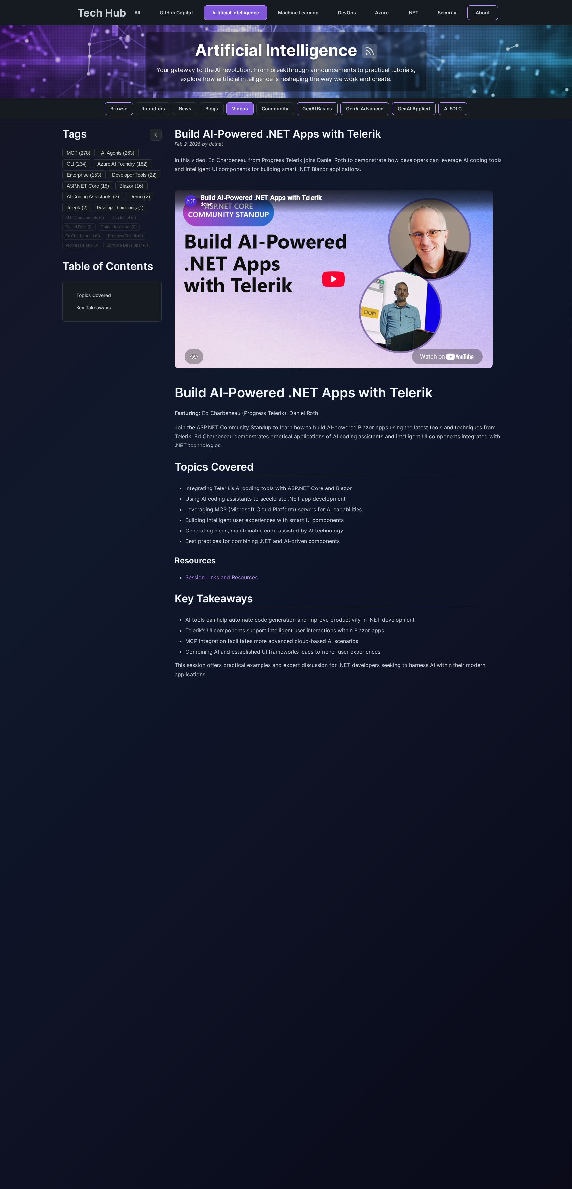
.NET (413, 12)
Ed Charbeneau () (82, 236)
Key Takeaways (93, 307)
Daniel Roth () (79, 227)
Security (447, 12)
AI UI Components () (84, 217)
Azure (382, 12)
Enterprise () (84, 175)
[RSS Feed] (369, 51)
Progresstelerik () (81, 245)
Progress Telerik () (125, 236)
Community (275, 108)
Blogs (211, 108)
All (137, 12)
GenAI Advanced (365, 108)
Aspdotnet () (124, 217)
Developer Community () (120, 207)
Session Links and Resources (221, 577)
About (483, 12)
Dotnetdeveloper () (119, 227)
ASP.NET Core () (88, 186)
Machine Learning (298, 12)
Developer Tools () (134, 175)
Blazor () (131, 186)
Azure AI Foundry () (122, 164)
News (185, 108)
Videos (240, 108)
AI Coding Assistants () (93, 196)
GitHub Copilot (176, 12)
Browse (118, 108)
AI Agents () (117, 153)
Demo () (139, 196)
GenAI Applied (414, 108)
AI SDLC (453, 108)
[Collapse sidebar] (156, 135)
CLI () (77, 164)
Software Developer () (127, 245)
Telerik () (77, 207)
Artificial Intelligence (235, 12)
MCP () (78, 153)
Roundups (153, 108)
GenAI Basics (317, 108)
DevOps (347, 12)
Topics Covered (93, 295)
